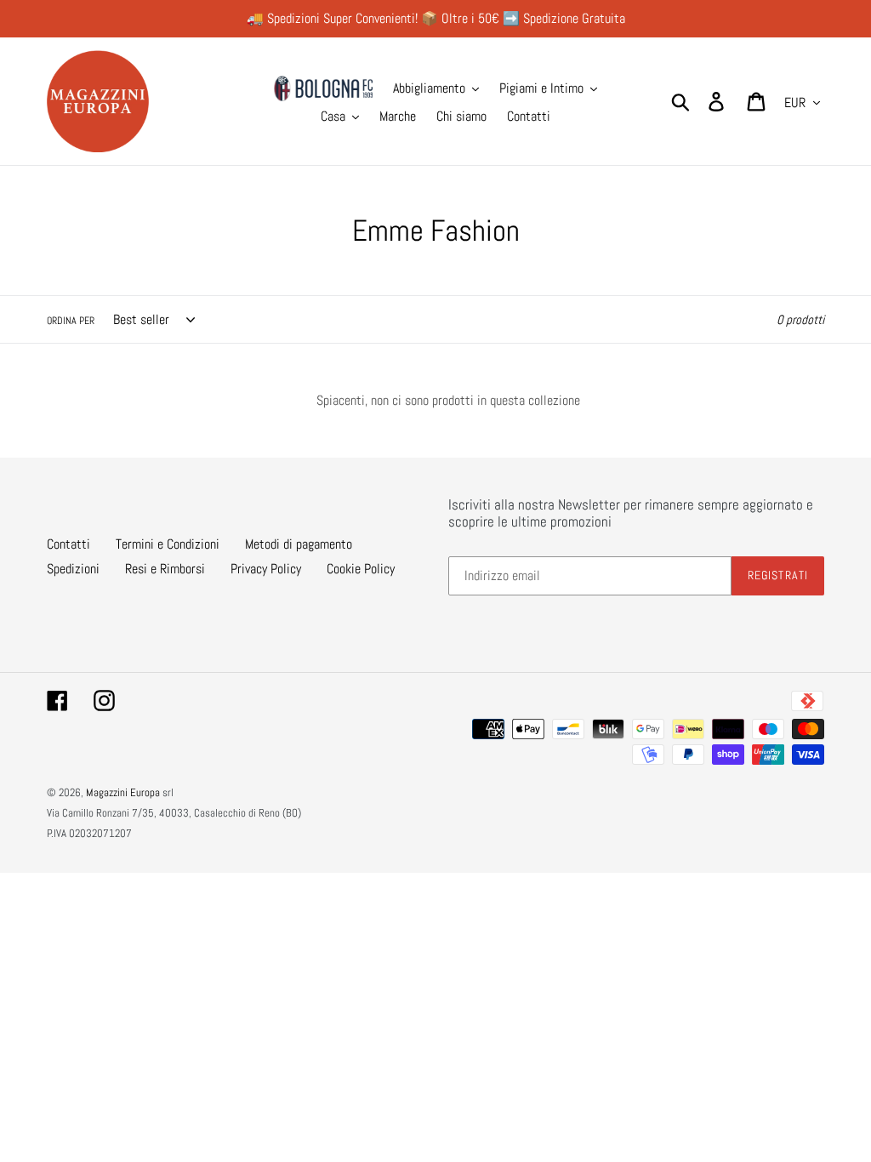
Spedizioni (73, 569)
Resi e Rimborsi (165, 569)
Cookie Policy (361, 569)
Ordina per (70, 321)
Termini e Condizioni (167, 544)
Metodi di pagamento (298, 544)
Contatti (68, 544)
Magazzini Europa (123, 792)
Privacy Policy (266, 569)
